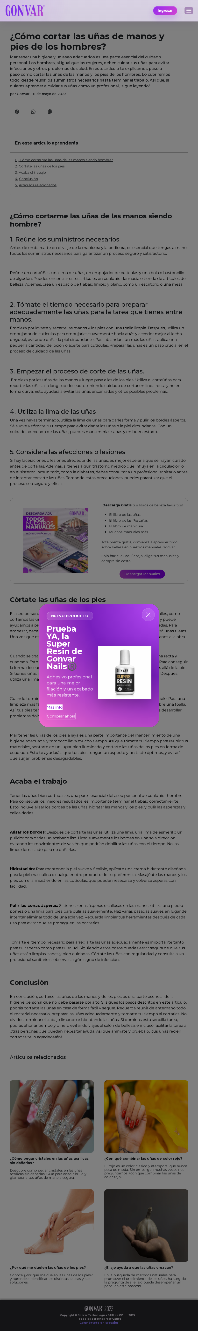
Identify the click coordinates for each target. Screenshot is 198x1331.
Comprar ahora (61, 716)
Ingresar (165, 10)
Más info (55, 707)
